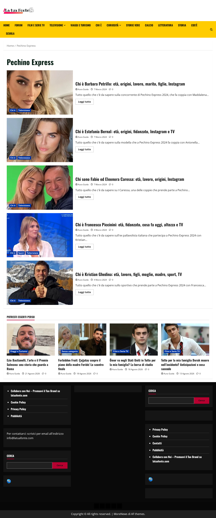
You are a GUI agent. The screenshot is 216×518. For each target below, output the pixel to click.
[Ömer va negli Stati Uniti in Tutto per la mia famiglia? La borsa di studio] (134, 339)
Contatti (157, 443)
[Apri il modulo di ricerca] (211, 29)
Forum (18, 25)
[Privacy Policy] (96, 506)
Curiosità (112, 25)
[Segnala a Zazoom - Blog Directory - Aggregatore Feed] (9, 481)
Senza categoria (70, 351)
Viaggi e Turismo (81, 25)
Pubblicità (16, 416)
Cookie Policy (18, 402)
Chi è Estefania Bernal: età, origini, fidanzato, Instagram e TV (40, 140)
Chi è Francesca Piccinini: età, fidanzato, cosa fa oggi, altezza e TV (40, 235)
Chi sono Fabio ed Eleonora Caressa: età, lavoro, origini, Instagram (40, 187)
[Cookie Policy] (119, 506)
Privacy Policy (18, 409)
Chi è (99, 25)
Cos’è (194, 25)
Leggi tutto (86, 101)
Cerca (10, 456)
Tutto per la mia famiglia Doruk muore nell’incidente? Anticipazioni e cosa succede (185, 364)
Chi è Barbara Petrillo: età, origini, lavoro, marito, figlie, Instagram (40, 92)
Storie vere (133, 25)
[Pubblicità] (108, 506)
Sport (21, 252)
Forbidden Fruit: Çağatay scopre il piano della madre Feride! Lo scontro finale (81, 364)
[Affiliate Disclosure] (113, 506)
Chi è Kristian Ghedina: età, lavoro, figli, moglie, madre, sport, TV (40, 283)
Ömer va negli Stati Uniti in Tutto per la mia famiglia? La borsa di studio (133, 362)
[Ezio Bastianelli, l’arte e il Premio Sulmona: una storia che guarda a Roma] (31, 339)
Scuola (10, 33)
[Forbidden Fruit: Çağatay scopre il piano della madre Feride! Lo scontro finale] (82, 339)
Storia (182, 25)
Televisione (56, 25)
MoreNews (120, 514)
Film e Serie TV (36, 25)
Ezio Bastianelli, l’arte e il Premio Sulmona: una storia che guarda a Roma (27, 364)
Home (6, 25)
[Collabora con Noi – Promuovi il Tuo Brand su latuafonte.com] (102, 506)
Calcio (149, 25)
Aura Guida (83, 89)
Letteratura (165, 25)
